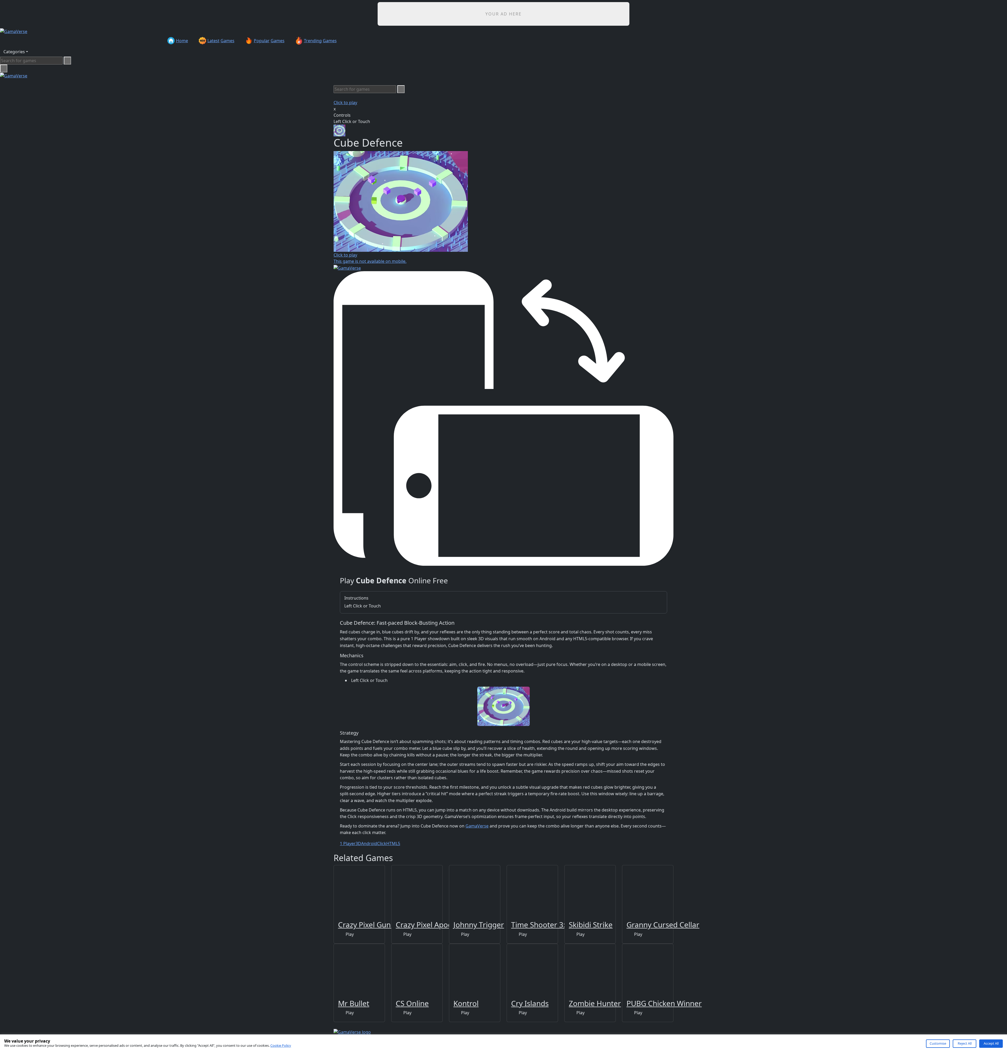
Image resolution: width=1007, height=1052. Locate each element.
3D (358, 843)
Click (381, 843)
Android (369, 843)
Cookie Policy (280, 1045)
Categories (14, 52)
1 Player (348, 843)
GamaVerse (477, 826)
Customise (938, 1043)
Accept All (991, 1043)
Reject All (965, 1043)
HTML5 (393, 843)
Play (349, 934)
